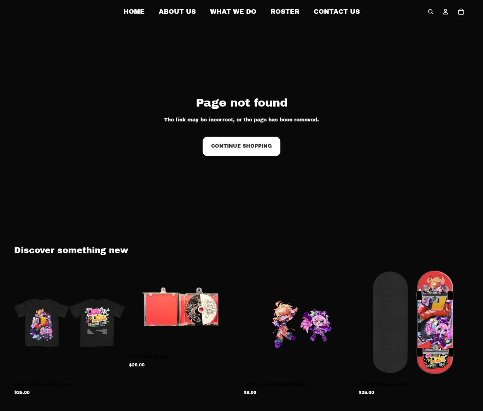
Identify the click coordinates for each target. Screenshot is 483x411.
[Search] (430, 11)
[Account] (445, 11)
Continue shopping (241, 146)
